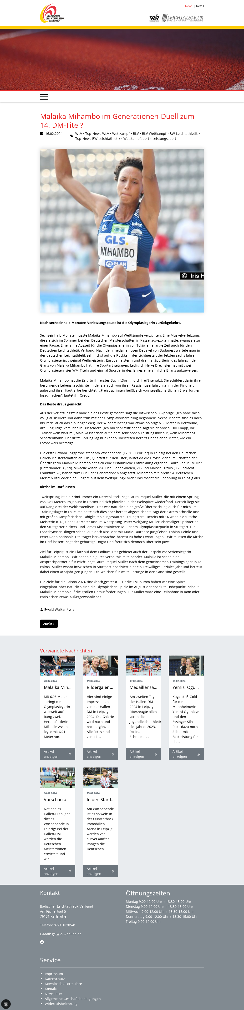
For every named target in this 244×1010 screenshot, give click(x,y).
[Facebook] (42, 942)
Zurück (49, 623)
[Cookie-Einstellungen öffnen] (6, 1004)
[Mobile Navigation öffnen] (44, 96)
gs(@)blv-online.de (66, 934)
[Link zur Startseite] (52, 12)
